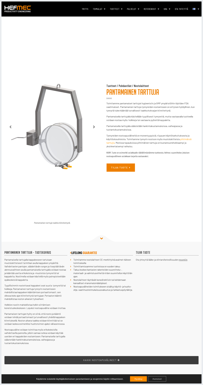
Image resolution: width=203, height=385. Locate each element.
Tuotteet (114, 8)
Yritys (85, 8)
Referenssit (150, 8)
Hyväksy (138, 379)
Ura (165, 8)
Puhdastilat (125, 86)
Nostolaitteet (141, 86)
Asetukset (157, 379)
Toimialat (97, 8)
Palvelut (131, 8)
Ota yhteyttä (181, 8)
